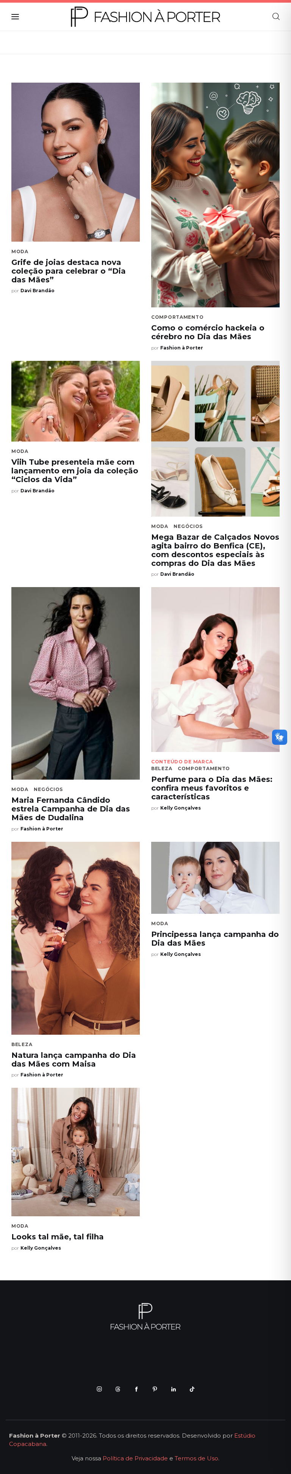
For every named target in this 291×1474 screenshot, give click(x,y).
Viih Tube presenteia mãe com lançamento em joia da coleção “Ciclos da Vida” (74, 470)
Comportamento (177, 317)
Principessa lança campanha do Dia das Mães (215, 939)
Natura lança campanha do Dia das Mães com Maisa (73, 1059)
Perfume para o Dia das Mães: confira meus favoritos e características (211, 788)
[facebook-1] (136, 1389)
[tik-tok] (192, 1389)
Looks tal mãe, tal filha (57, 1236)
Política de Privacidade (135, 1458)
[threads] (118, 1389)
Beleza (161, 768)
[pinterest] (155, 1389)
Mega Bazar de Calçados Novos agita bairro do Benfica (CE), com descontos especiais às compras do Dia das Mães (215, 550)
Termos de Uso (196, 1458)
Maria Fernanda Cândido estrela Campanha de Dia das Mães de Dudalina (70, 809)
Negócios (188, 526)
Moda (19, 251)
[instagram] (99, 1389)
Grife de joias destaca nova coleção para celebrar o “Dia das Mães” (68, 271)
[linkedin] (173, 1389)
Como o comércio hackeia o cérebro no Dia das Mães (207, 332)
